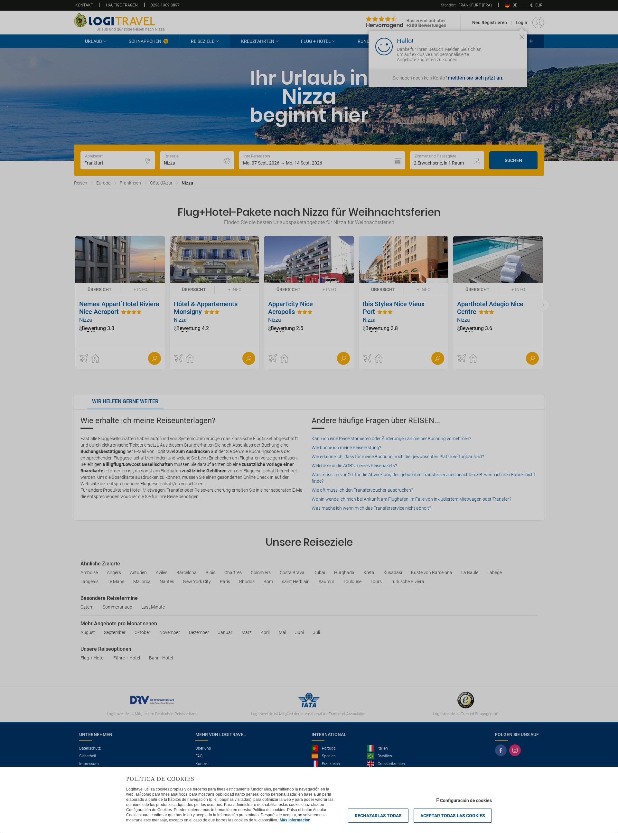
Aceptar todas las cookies (452, 815)
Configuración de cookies (466, 800)
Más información (295, 820)
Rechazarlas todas (378, 815)
